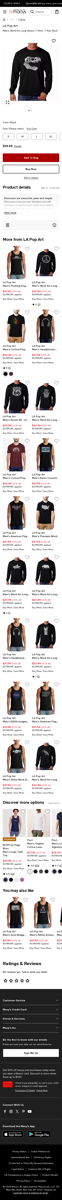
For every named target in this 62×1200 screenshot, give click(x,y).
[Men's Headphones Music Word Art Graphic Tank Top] (45, 326)
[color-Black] (5, 374)
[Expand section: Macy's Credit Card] (31, 1009)
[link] (16, 291)
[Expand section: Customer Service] (31, 1000)
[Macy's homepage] (4, 19)
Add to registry (31, 178)
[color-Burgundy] (11, 374)
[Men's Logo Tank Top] (14, 823)
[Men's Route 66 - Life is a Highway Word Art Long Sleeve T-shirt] (16, 396)
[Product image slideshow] (31, 77)
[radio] (5, 374)
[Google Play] (39, 1134)
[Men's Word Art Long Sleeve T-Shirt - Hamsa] (45, 396)
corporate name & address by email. (30, 1193)
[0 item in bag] (56, 11)
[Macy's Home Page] (17, 11)
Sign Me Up (31, 1052)
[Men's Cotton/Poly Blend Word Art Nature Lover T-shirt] (16, 454)
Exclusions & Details (25, 1090)
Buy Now (31, 169)
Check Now (42, 1090)
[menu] (5, 12)
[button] (12, 19)
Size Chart (32, 128)
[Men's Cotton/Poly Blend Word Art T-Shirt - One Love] (16, 326)
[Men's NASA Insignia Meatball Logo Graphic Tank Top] (16, 698)
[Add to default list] (27, 249)
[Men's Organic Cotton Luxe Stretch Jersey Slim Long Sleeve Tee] (38, 823)
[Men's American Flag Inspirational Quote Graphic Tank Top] (45, 698)
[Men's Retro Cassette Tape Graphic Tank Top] (45, 454)
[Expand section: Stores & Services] (31, 1018)
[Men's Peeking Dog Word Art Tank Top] (16, 262)
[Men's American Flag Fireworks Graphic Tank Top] (16, 513)
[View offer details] (31, 225)
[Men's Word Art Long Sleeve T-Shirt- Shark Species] (16, 571)
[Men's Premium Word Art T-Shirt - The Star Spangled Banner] (45, 513)
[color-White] (16, 880)
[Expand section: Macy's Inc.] (31, 1027)
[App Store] (13, 1134)
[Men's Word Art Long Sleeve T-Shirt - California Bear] (45, 571)
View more (10, 212)
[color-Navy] (5, 880)
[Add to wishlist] (53, 41)
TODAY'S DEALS (11, 3)
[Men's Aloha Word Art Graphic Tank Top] (16, 756)
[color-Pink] (22, 880)
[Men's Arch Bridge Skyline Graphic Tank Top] (15, 912)
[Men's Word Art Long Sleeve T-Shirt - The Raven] (45, 756)
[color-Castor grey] (41, 871)
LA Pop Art (10, 25)
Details (18, 146)
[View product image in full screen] (8, 102)
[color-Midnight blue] (46, 871)
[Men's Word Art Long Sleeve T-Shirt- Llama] (45, 634)
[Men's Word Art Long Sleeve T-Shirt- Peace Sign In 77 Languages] (45, 262)
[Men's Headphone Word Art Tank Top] (16, 634)
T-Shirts (21, 19)
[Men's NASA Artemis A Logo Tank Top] (42, 912)
